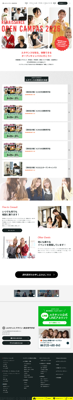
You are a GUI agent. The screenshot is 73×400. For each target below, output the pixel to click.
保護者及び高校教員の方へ (45, 384)
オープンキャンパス (39, 398)
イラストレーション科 (33, 3)
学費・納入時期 (27, 375)
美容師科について (6, 386)
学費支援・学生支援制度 (28, 377)
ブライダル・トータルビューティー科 (45, 3)
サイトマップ (60, 374)
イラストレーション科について (8, 360)
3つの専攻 (5, 364)
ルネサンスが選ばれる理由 (30, 358)
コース (4, 377)
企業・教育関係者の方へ (45, 386)
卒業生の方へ (43, 382)
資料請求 (49, 398)
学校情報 (59, 377)
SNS (58, 364)
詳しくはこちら (11, 230)
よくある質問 (5, 368)
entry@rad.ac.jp (17, 343)
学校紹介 (26, 3)
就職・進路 (5, 366)
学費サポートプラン (61, 368)
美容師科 (54, 3)
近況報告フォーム (44, 371)
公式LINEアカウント (59, 398)
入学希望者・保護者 (44, 369)
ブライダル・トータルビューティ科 (11, 371)
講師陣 (25, 388)
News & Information (61, 358)
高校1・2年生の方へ (44, 378)
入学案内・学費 (27, 361)
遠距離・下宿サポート (28, 367)
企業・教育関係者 (44, 367)
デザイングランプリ (61, 361)
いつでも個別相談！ (44, 365)
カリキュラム (5, 362)
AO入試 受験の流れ (27, 363)
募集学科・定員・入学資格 (29, 369)
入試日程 (25, 373)
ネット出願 (70, 398)
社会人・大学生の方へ (45, 380)
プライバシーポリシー (62, 371)
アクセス (25, 384)
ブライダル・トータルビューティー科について (11, 373)
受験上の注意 (26, 371)
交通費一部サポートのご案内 (46, 360)
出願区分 (25, 365)
